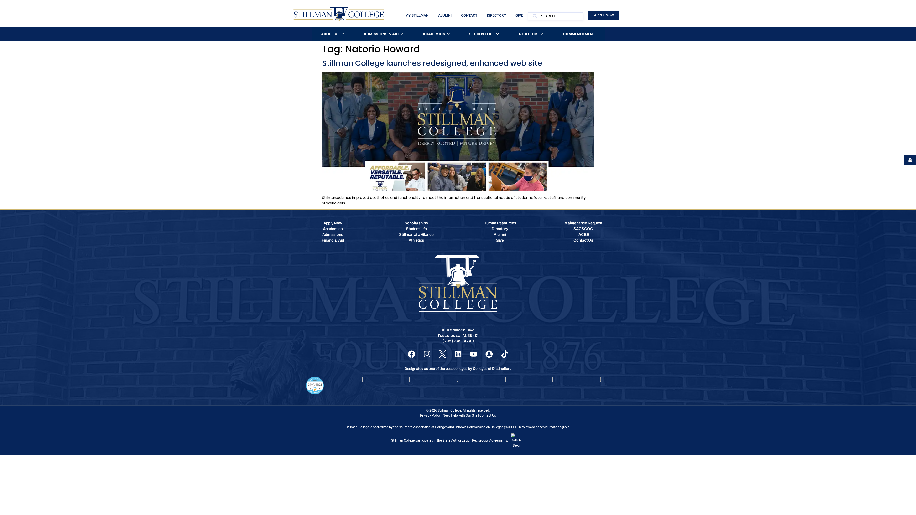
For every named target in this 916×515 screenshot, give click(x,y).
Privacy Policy (430, 415)
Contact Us (487, 415)
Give (519, 15)
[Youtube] (473, 354)
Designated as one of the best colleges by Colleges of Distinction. (458, 369)
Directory (496, 15)
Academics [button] (434, 33)
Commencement (579, 33)
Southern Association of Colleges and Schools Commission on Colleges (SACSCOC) (460, 427)
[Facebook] (411, 354)
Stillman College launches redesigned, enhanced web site (432, 63)
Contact (469, 15)
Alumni (445, 15)
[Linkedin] (458, 354)
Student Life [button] (481, 33)
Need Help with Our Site (460, 415)
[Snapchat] (489, 354)
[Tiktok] (504, 354)
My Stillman (417, 15)
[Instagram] (427, 354)
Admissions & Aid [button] (381, 33)
